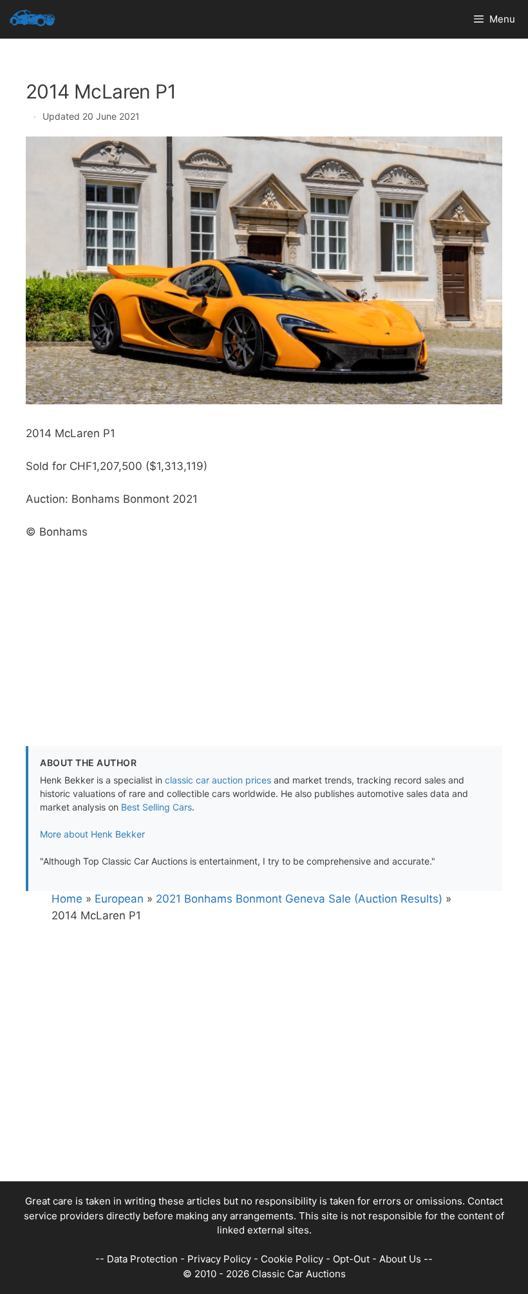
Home (67, 898)
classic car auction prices (218, 779)
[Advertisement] (264, 630)
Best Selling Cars (156, 807)
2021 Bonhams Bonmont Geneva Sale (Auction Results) (299, 898)
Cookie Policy (292, 1259)
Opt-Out (351, 1259)
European (119, 898)
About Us (400, 1259)
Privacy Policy (219, 1259)
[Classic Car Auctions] (32, 19)
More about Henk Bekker (92, 834)
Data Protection (142, 1259)
